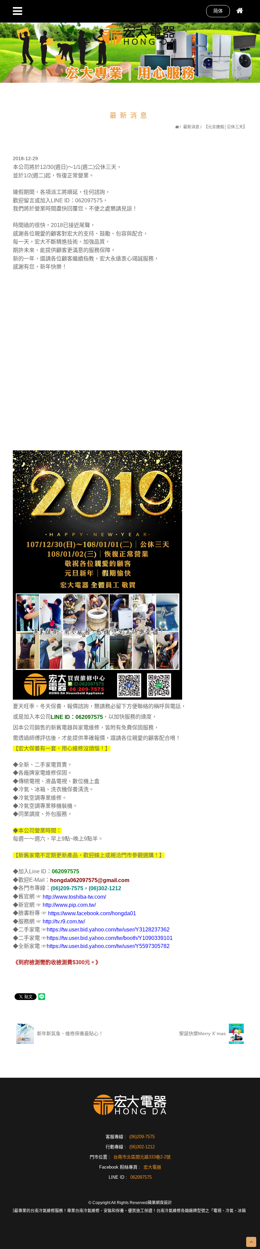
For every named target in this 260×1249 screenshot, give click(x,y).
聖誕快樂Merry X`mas (203, 1033)
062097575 (141, 1177)
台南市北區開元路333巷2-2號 (142, 1156)
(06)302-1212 (142, 1146)
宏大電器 (152, 1167)
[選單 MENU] (17, 11)
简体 (218, 11)
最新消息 (191, 127)
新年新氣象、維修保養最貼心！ (69, 1033)
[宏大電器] (138, 34)
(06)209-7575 (142, 1136)
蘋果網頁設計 (160, 1202)
